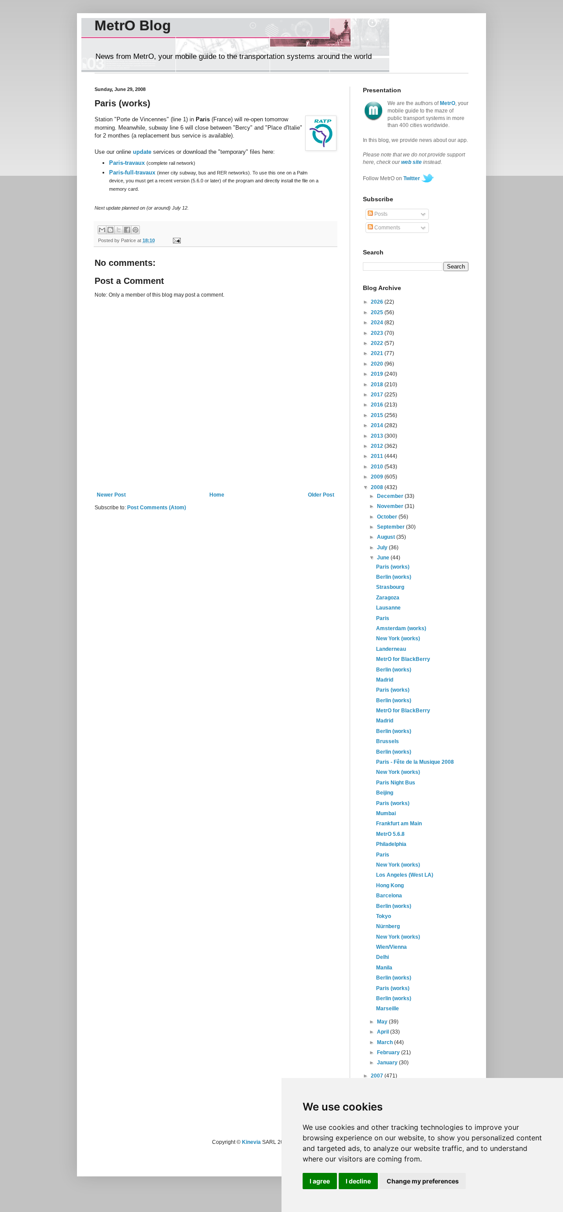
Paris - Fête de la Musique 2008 (415, 762)
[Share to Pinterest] (135, 229)
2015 (377, 415)
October (387, 517)
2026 (377, 302)
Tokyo (383, 916)
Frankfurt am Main (399, 823)
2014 (377, 425)
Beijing (384, 793)
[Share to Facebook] (127, 229)
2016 (377, 405)
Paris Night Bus (395, 783)
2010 (377, 467)
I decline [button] (358, 1181)
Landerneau (391, 649)
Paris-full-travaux (132, 172)
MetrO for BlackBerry (403, 659)
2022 (377, 343)
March (385, 1042)
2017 (377, 395)
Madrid (384, 680)
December (391, 496)
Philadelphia (391, 844)
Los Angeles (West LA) (404, 875)
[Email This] (102, 229)
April (383, 1032)
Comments (386, 228)
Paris (382, 618)
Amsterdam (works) (401, 628)
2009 (377, 477)
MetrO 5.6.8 (390, 834)
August (386, 537)
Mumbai (386, 813)
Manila (384, 968)
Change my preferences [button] (423, 1181)
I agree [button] (320, 1181)
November (391, 506)
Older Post (321, 495)
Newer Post (111, 495)
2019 (377, 374)
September (391, 527)
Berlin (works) (393, 577)
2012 (377, 446)
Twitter (411, 178)
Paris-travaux (127, 163)
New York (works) (398, 638)
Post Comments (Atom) (156, 507)
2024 (377, 322)
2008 (377, 487)
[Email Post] (175, 240)
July (383, 547)
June (384, 558)
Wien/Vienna (391, 947)
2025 (377, 312)
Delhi (382, 957)
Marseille (387, 1008)
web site (411, 162)
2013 (377, 436)
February (389, 1052)
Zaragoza (387, 598)
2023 (377, 333)
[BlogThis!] (110, 229)
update (142, 152)
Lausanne (388, 608)
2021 (377, 353)
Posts (380, 214)
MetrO (447, 103)
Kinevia (251, 1142)
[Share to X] (118, 229)
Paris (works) (392, 567)
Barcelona (389, 896)
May (383, 1022)
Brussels (387, 741)
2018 (377, 384)
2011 (377, 456)
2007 (377, 1076)
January (388, 1063)
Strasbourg (390, 587)
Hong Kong (390, 885)
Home (216, 495)
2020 (377, 364)
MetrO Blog (133, 25)
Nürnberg (388, 926)
